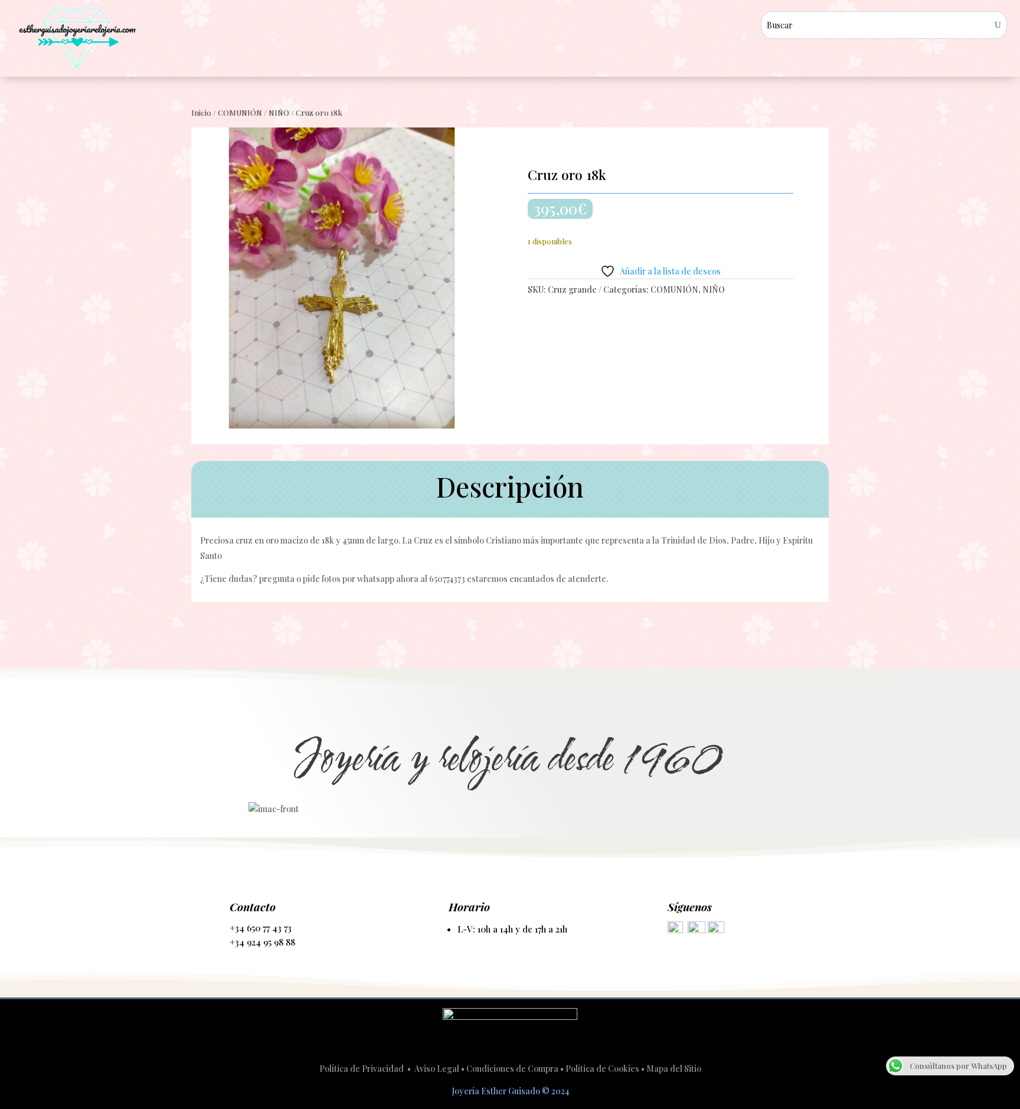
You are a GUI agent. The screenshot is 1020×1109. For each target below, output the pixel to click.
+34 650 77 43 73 (261, 928)
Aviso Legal (436, 1068)
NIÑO (279, 112)
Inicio (201, 112)
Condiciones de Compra (512, 1068)
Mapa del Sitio (673, 1068)
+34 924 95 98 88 (262, 942)
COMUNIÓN (240, 112)
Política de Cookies (602, 1068)
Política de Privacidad (362, 1068)
